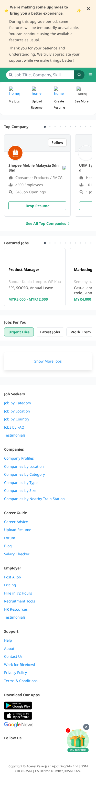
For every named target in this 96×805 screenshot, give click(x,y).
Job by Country (16, 419)
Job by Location (17, 411)
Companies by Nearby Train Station (34, 498)
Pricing (10, 585)
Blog (8, 546)
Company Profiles (19, 458)
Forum (9, 538)
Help (8, 640)
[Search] (79, 74)
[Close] (86, 727)
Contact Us (13, 656)
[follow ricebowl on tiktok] (52, 749)
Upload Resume (17, 529)
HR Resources (16, 609)
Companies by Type (21, 482)
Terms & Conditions (21, 681)
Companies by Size (20, 490)
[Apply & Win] (78, 740)
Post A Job (12, 577)
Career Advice (16, 522)
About (9, 648)
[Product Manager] (35, 277)
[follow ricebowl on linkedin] (41, 749)
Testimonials (15, 435)
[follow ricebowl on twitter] (7, 749)
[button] (81, 98)
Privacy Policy (15, 672)
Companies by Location (24, 466)
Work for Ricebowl (19, 664)
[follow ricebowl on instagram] (30, 749)
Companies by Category (24, 474)
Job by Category (17, 403)
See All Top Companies (46, 223)
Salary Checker (16, 554)
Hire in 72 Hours (18, 593)
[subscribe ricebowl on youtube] (18, 749)
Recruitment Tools (19, 601)
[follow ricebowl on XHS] (63, 749)
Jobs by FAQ (14, 427)
